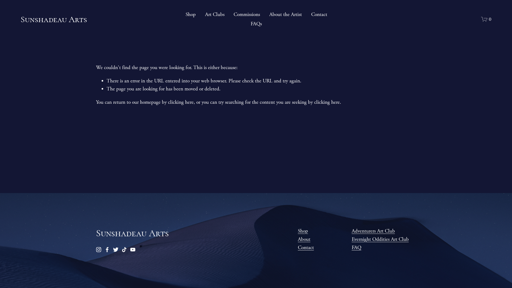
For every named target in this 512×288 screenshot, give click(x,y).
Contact (319, 14)
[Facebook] (107, 249)
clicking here (181, 102)
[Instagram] (98, 249)
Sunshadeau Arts (54, 19)
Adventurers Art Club (373, 231)
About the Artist (285, 14)
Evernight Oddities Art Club (380, 239)
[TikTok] (124, 249)
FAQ (356, 247)
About (304, 239)
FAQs (256, 24)
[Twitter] (115, 249)
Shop (191, 14)
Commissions (247, 14)
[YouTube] (132, 249)
